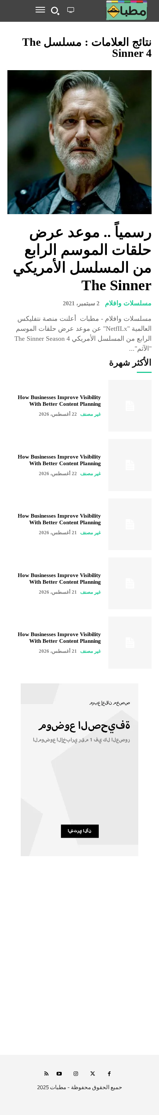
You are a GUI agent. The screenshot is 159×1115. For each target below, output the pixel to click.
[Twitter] (92, 1074)
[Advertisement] (79, 963)
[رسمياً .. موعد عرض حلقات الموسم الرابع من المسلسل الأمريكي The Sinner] (79, 142)
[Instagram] (76, 1074)
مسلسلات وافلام (128, 303)
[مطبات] (114, 10)
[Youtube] (59, 1074)
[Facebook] (109, 1074)
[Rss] (46, 1074)
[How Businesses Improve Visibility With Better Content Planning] (130, 406)
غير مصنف (90, 414)
